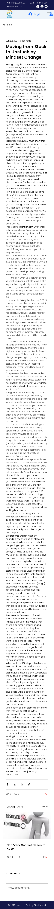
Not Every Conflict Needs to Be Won (26, 847)
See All (45, 806)
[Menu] (49, 14)
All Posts (7, 24)
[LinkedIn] (46, 6)
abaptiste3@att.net (14, 6)
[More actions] (46, 41)
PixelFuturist (40, 905)
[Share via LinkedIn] (22, 784)
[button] (51, 14)
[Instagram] (42, 6)
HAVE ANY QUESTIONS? (15, 3)
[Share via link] (29, 784)
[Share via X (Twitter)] (14, 784)
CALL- (39, 3)
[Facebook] (37, 6)
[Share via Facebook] (7, 784)
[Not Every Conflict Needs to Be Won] (27, 825)
